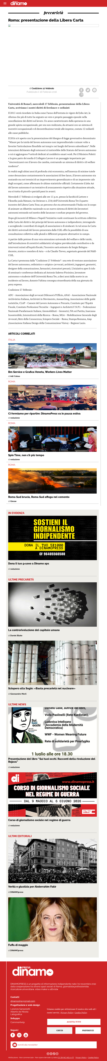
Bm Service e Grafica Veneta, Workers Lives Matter (40, 372)
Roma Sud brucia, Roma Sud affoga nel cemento (38, 497)
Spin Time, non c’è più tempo (26, 455)
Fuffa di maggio (18, 945)
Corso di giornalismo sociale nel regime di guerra (39, 820)
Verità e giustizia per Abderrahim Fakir (32, 886)
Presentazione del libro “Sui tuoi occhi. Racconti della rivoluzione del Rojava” (51, 760)
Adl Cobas (15, 376)
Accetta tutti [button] (74, 1022)
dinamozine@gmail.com (22, 1001)
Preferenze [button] (88, 1030)
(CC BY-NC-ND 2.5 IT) (66, 1058)
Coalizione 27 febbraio (43, 88)
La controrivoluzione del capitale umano (34, 630)
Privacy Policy (81, 1058)
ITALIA (11, 339)
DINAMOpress (16, 892)
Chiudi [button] (59, 1030)
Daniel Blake (16, 635)
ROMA (11, 381)
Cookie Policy (93, 1058)
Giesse (13, 501)
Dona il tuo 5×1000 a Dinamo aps (28, 563)
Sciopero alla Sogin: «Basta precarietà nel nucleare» (41, 688)
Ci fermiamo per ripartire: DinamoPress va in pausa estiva (44, 413)
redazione (15, 418)
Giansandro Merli (18, 694)
